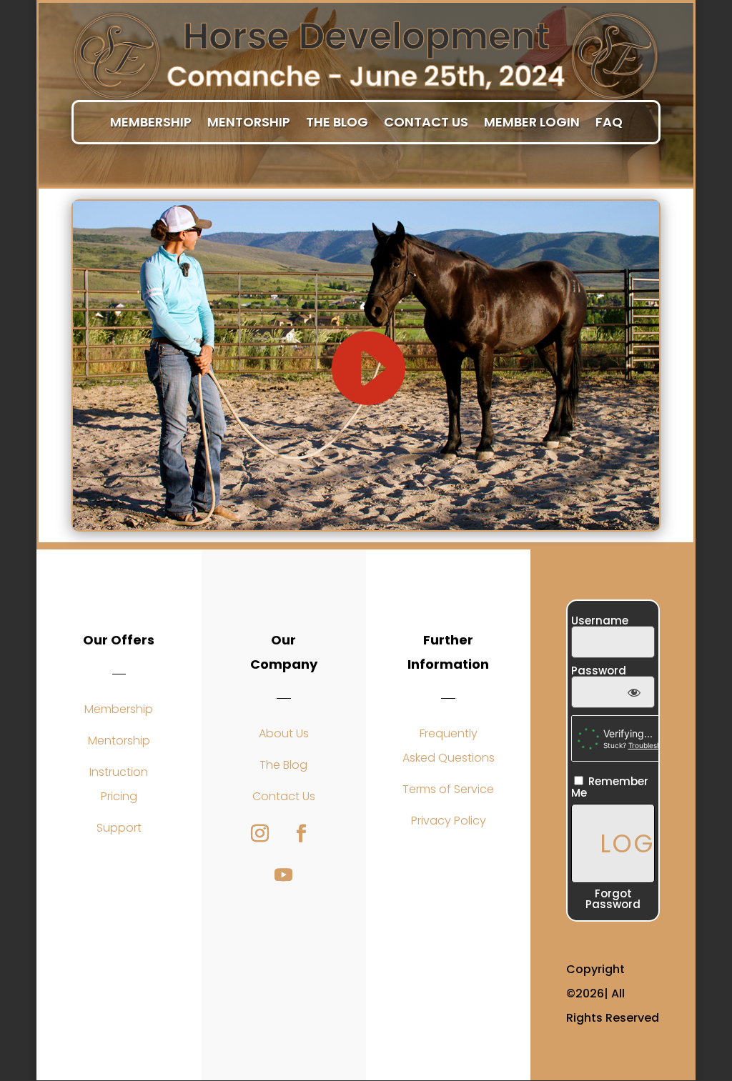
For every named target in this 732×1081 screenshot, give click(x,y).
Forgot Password (612, 899)
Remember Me (609, 786)
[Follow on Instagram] (260, 834)
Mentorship (248, 123)
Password (598, 670)
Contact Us (426, 123)
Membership (151, 123)
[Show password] (633, 692)
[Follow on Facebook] (302, 834)
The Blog (337, 123)
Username (599, 620)
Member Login (532, 123)
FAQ (609, 123)
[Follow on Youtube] (284, 875)
